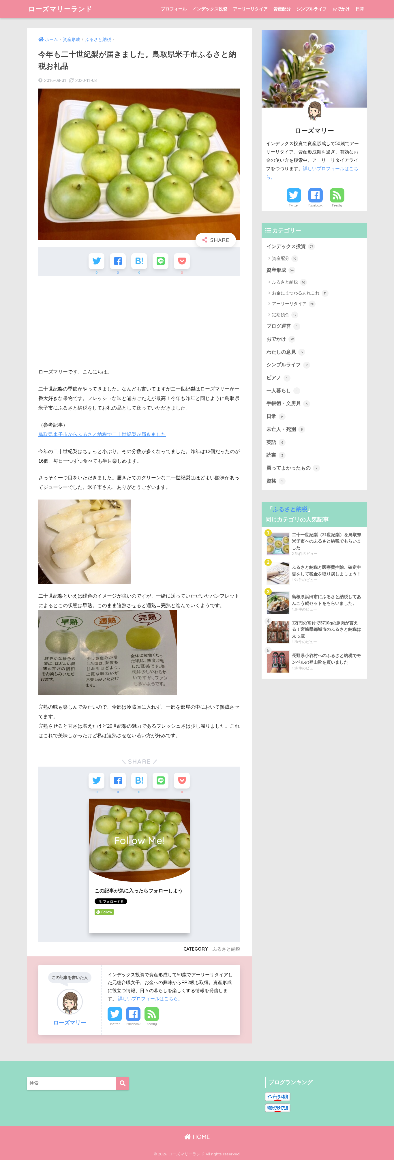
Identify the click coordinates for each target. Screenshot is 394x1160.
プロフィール (174, 8)
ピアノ (277, 377)
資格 (275, 481)
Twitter (115, 1024)
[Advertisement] (139, 321)
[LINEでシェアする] (160, 261)
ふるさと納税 (226, 949)
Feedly (152, 1024)
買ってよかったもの (292, 468)
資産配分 (282, 8)
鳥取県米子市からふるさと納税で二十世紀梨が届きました (102, 434)
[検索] (122, 1083)
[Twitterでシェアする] (96, 261)
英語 (275, 442)
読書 (275, 455)
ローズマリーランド (60, 9)
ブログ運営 (282, 326)
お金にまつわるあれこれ (299, 292)
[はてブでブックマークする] (139, 261)
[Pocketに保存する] (182, 261)
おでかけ (341, 8)
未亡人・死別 (285, 429)
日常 (360, 8)
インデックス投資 (210, 8)
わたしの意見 (285, 352)
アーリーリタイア (250, 8)
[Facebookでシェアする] (118, 261)
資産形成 (280, 270)
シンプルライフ (312, 8)
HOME (200, 1136)
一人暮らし (282, 390)
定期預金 (284, 314)
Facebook (133, 1024)
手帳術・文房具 (287, 403)
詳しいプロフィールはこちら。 (150, 998)
